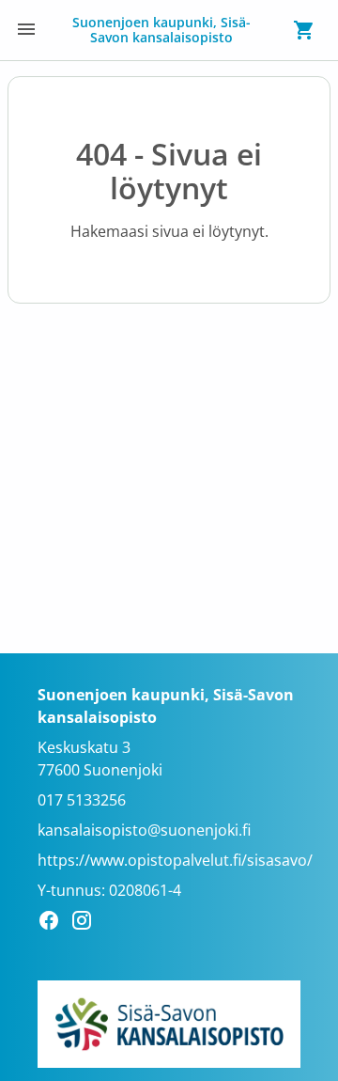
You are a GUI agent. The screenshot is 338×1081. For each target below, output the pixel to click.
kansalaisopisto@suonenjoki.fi (144, 830)
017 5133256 (82, 800)
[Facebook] (54, 923)
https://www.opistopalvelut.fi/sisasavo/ (175, 860)
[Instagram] (86, 923)
